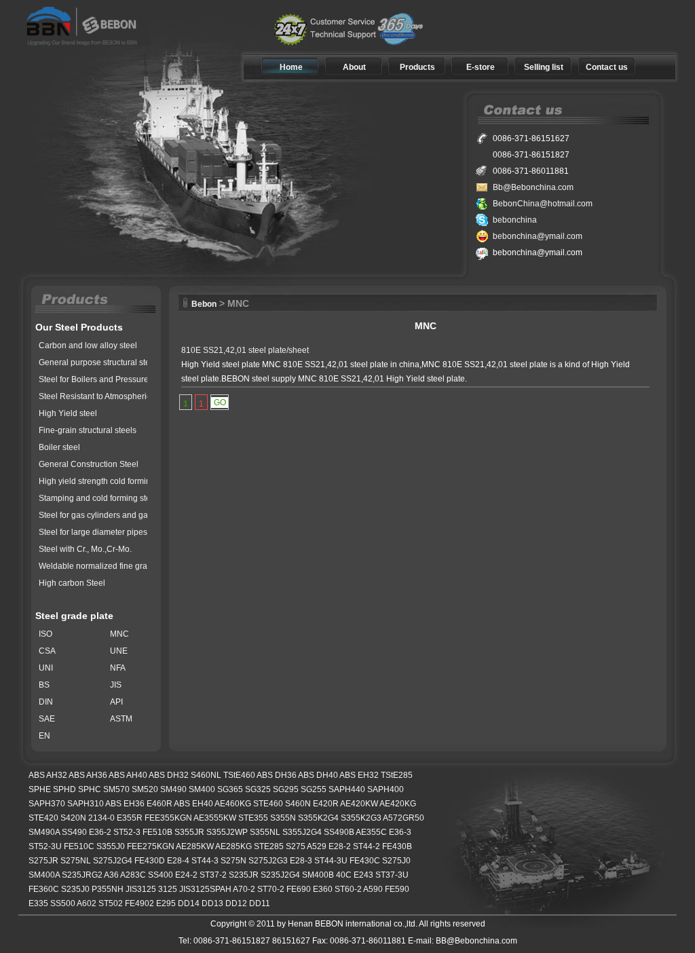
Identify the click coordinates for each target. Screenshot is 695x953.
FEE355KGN (168, 818)
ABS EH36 (125, 803)
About (354, 67)
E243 (363, 875)
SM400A (44, 875)
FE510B (157, 832)
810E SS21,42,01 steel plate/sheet (245, 350)
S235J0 (75, 889)
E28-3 (301, 860)
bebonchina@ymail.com (537, 236)
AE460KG (232, 803)
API (116, 702)
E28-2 (339, 846)
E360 (323, 889)
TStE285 (397, 775)
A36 (111, 875)
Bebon (204, 304)
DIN (46, 702)
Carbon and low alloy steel (88, 345)
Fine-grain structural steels (87, 430)
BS (44, 685)
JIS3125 (141, 889)
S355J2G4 (302, 832)
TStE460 (239, 775)
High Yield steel (68, 413)
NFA (118, 668)
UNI (46, 668)
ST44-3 (205, 860)
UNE (119, 651)
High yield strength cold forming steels (109, 481)
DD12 (236, 903)
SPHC (89, 789)
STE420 (43, 818)
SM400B (318, 875)
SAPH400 (385, 789)
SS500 (62, 903)
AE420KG (397, 803)
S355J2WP (227, 832)
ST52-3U (45, 846)
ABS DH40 (318, 775)
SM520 (145, 789)
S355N (283, 818)
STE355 (253, 818)
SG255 (313, 789)
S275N (233, 860)
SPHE (40, 789)
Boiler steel (59, 447)
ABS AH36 (88, 775)
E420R (326, 803)
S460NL (206, 775)
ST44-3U (331, 860)
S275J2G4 (112, 860)
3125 (167, 889)
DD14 (189, 903)
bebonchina (515, 220)
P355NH (108, 889)
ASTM (121, 719)
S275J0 (396, 860)
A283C (133, 875)
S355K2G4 (318, 818)
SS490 (74, 832)
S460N (298, 803)
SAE (47, 719)
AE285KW (195, 846)
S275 (295, 846)
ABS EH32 (359, 775)
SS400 (160, 875)
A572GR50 (403, 818)
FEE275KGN (150, 846)
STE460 (268, 803)
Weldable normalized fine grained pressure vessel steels (143, 566)
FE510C (79, 846)
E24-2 (186, 875)
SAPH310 (85, 803)
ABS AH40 (128, 775)
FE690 (298, 889)
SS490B (339, 832)
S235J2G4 (280, 875)
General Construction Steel (88, 464)
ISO (45, 634)
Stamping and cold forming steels (100, 498)
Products (417, 67)
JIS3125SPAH (205, 889)
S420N (73, 818)
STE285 (269, 846)
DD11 (259, 903)
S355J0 (110, 846)
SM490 (173, 789)
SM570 (116, 789)
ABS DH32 (169, 775)
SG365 (230, 789)
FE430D (149, 860)
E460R (159, 803)
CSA (47, 651)
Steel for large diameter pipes (93, 532)
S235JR (244, 875)
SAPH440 (346, 789)
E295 (166, 903)
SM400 (202, 789)
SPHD (64, 789)
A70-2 (244, 889)
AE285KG (233, 846)
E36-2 (100, 832)
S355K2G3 (361, 818)
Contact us (607, 67)
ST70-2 (270, 889)
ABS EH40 (193, 803)
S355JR (189, 832)
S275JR (43, 860)
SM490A (44, 832)
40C (344, 875)
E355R (130, 818)
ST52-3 (126, 832)
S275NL (75, 860)
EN (44, 736)
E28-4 (178, 860)
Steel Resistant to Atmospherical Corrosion (117, 396)
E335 (38, 903)
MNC (119, 634)
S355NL (265, 832)
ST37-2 (213, 875)
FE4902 (139, 903)
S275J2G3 (268, 860)
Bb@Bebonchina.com (533, 187)
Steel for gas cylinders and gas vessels (110, 515)
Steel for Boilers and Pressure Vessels (109, 379)
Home (291, 67)
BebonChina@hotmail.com (543, 203)
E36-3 (400, 832)
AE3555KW (214, 818)
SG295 (286, 789)
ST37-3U (392, 875)
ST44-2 (366, 846)
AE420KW (359, 803)
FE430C (365, 860)
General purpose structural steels (100, 362)
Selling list (543, 67)
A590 (373, 889)
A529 (316, 846)
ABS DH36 (277, 775)
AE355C (371, 832)
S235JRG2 (82, 875)
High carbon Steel (72, 583)
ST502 (110, 903)
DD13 (212, 903)
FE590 (397, 889)
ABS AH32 (48, 775)
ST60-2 (348, 889)
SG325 (258, 789)
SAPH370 (47, 803)
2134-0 (101, 818)
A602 (86, 903)
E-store (480, 67)
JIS (115, 685)
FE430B (397, 846)
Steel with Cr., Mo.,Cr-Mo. (85, 549)
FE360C (44, 889)
